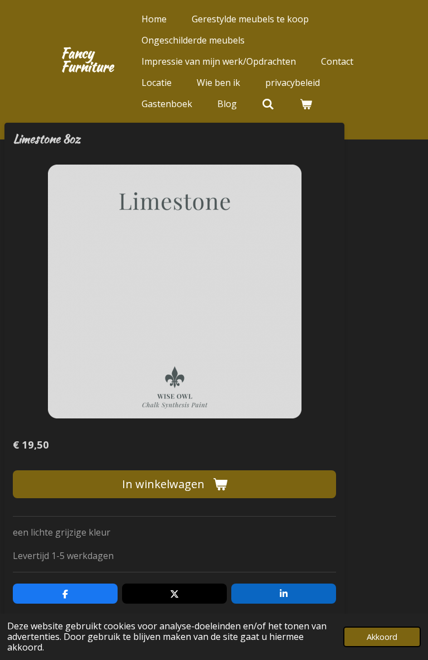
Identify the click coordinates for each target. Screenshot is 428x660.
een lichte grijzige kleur (61, 532)
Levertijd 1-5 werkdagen (63, 556)
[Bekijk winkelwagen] (305, 103)
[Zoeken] (268, 103)
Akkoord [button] (382, 637)
